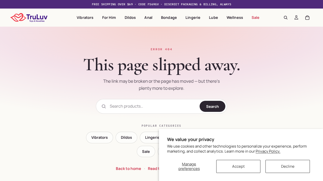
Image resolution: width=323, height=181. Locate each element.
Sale (256, 17)
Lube (213, 17)
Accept (238, 166)
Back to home (128, 168)
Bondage (169, 17)
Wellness (235, 17)
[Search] (285, 17)
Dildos (130, 17)
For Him (109, 17)
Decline (287, 166)
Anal (148, 17)
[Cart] (307, 17)
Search (212, 106)
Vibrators (85, 17)
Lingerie (192, 17)
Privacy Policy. (268, 151)
